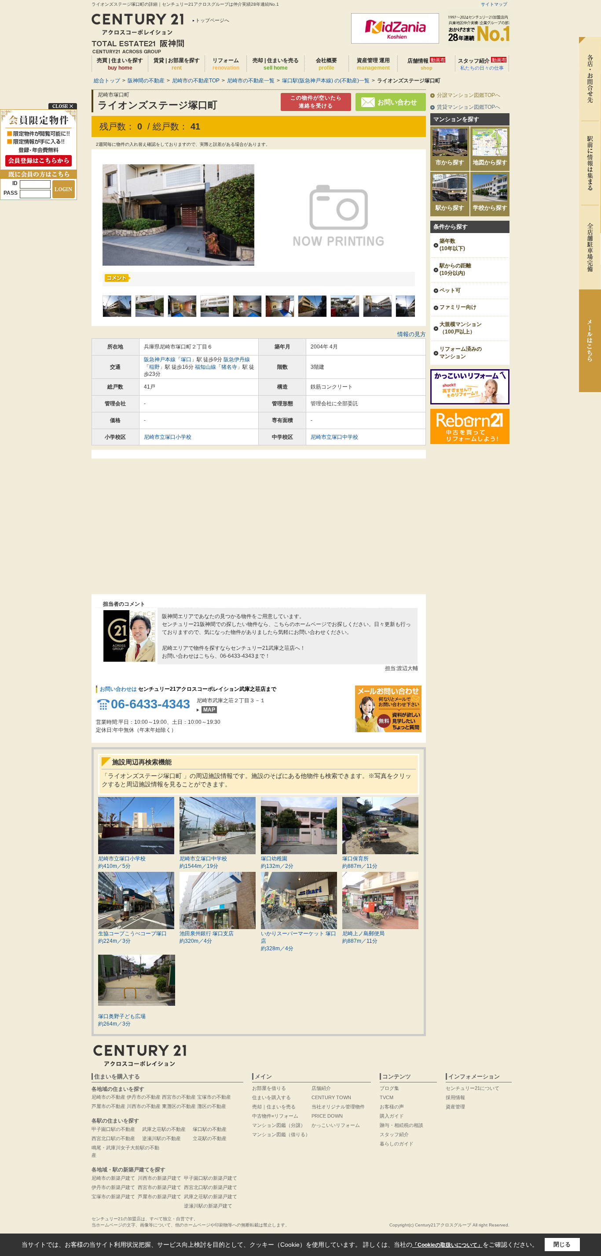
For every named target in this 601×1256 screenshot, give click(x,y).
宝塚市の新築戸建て (113, 1196)
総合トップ (107, 81)
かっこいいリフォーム (335, 1125)
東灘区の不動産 (179, 1106)
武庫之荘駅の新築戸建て (210, 1196)
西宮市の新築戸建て (159, 1187)
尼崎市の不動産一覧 (251, 81)
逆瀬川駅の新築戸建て (208, 1205)
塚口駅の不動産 (210, 1129)
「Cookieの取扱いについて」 (447, 1245)
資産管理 (455, 1106)
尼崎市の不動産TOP (196, 81)
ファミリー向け (458, 307)
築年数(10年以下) (452, 245)
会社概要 (326, 64)
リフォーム (226, 64)
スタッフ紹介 (482, 63)
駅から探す (450, 207)
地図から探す (490, 162)
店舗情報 (426, 63)
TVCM (386, 1097)
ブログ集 (389, 1088)
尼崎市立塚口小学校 (167, 437)
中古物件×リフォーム (275, 1116)
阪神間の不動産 (146, 81)
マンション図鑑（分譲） (278, 1125)
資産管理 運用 (373, 64)
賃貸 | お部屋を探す (177, 64)
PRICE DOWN (327, 1116)
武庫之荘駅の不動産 (164, 1129)
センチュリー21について (472, 1088)
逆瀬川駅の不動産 (161, 1138)
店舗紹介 (321, 1088)
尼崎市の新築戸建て (113, 1178)
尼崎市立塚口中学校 (334, 437)
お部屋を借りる (269, 1088)
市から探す (450, 162)
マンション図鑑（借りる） (281, 1134)
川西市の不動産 (144, 1106)
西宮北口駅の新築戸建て (210, 1187)
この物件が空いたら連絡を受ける (316, 102)
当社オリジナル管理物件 (338, 1106)
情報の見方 (411, 334)
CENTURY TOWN (331, 1097)
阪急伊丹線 (237, 359)
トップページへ (212, 20)
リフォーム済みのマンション (461, 352)
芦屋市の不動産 (108, 1106)
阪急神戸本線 (160, 359)
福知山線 (205, 367)
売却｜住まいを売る (274, 1106)
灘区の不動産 (211, 1106)
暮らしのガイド (397, 1143)
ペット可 (450, 290)
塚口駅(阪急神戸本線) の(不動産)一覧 (326, 81)
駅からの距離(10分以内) (455, 269)
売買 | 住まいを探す (120, 64)
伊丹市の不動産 (144, 1097)
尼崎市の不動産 (108, 1097)
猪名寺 (229, 367)
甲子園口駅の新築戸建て (210, 1178)
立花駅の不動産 (210, 1138)
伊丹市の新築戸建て (113, 1187)
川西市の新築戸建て (159, 1178)
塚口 (186, 359)
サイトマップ (494, 4)
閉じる (562, 1244)
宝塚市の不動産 (214, 1097)
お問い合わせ (397, 102)
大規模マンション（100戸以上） (461, 328)
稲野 (154, 367)
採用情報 (455, 1097)
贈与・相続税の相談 (401, 1125)
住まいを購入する (271, 1097)
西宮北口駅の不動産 (113, 1138)
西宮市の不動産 (179, 1097)
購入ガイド (392, 1116)
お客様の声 (392, 1106)
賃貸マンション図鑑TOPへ (468, 107)
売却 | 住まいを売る (276, 64)
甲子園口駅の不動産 (113, 1129)
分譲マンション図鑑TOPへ (468, 95)
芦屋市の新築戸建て (159, 1196)
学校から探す (490, 207)
